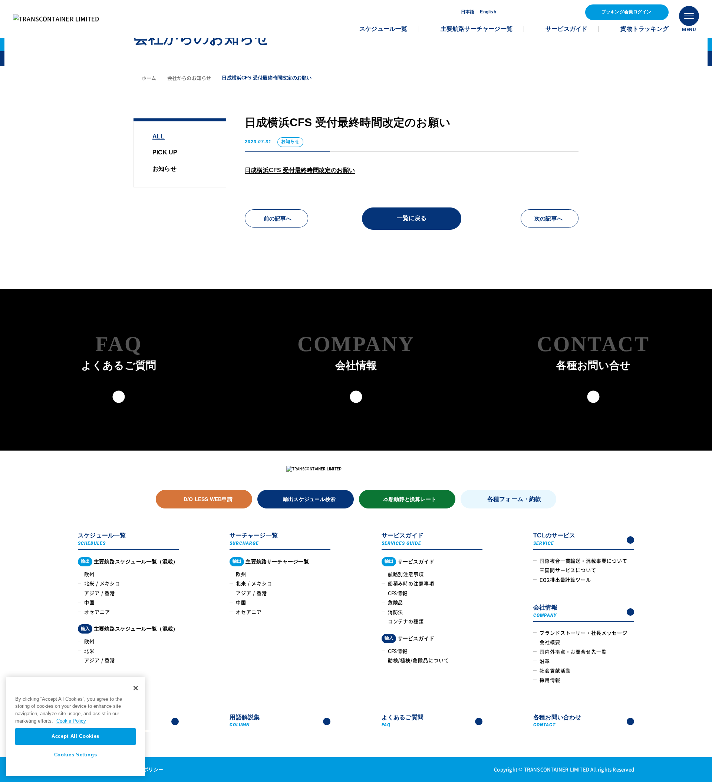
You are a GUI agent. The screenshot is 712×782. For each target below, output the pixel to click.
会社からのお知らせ (189, 77)
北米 (89, 650)
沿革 (545, 660)
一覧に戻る (412, 218)
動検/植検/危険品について (418, 660)
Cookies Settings (75, 755)
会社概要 (550, 641)
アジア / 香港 (99, 592)
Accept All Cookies (75, 736)
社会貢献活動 (555, 670)
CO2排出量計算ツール (565, 579)
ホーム (149, 77)
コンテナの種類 (406, 621)
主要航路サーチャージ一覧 (476, 29)
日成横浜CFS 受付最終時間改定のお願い (300, 170)
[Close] (136, 688)
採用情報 (550, 679)
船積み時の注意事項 (411, 583)
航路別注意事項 (406, 573)
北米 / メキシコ (102, 583)
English (488, 11)
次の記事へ (548, 218)
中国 (89, 602)
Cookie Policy (71, 721)
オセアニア (97, 611)
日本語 (468, 11)
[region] (75, 726)
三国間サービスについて (568, 569)
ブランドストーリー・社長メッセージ (583, 632)
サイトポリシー (146, 769)
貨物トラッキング (644, 29)
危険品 (395, 602)
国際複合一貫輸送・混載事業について (583, 560)
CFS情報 (398, 592)
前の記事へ (278, 218)
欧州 (89, 573)
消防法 (395, 611)
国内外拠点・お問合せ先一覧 (573, 651)
